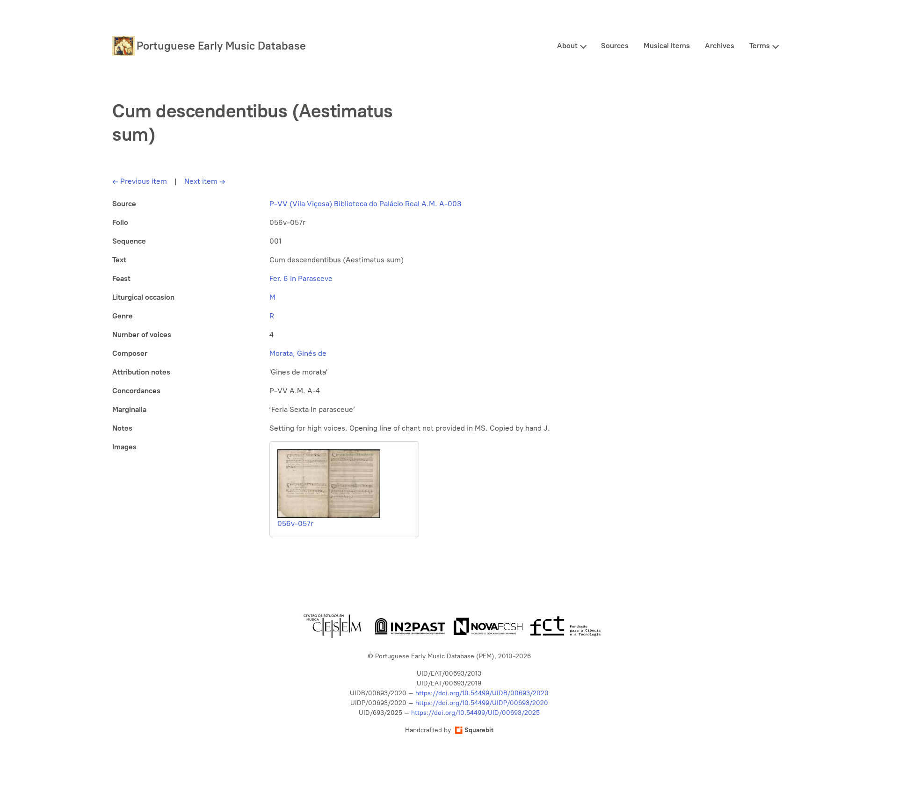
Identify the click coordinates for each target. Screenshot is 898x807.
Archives (719, 45)
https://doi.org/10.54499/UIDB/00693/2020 (482, 693)
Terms (759, 45)
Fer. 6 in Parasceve (301, 278)
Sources (615, 45)
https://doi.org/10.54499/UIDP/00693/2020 (481, 703)
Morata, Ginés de (297, 353)
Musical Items (667, 45)
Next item (204, 181)
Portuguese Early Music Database (221, 45)
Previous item (139, 181)
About (567, 45)
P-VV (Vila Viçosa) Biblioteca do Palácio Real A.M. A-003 (365, 203)
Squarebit (478, 730)
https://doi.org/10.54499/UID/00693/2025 (475, 713)
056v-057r (295, 523)
